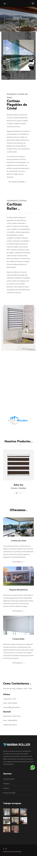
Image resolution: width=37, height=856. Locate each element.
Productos (6, 783)
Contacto (6, 788)
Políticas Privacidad (9, 793)
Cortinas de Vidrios (9, 779)
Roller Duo (18, 485)
